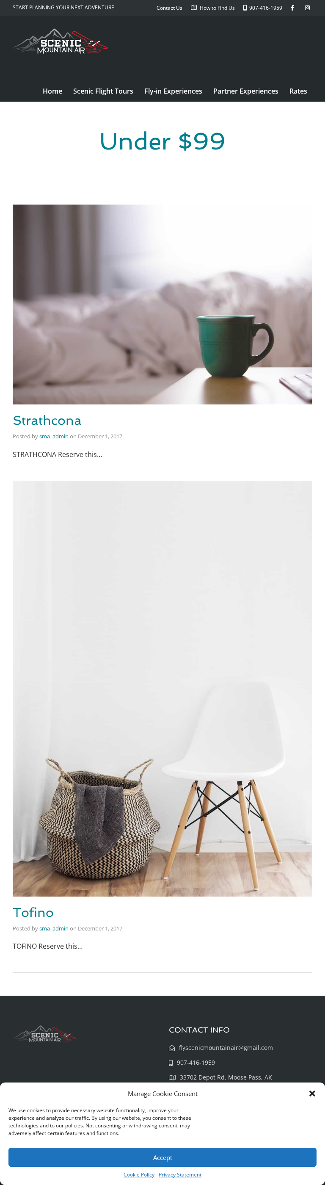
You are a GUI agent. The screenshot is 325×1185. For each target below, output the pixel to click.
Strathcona (47, 420)
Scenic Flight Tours (103, 91)
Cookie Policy (139, 1174)
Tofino (33, 912)
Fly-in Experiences (173, 91)
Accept (162, 1157)
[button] (312, 1093)
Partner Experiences (245, 91)
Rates (298, 91)
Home (52, 91)
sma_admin (54, 436)
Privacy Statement (180, 1174)
